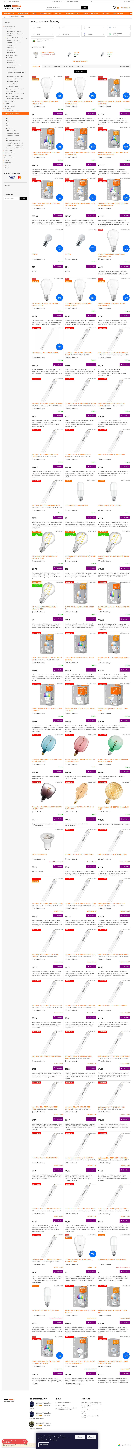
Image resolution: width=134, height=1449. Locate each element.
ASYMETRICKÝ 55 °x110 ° (14, 40)
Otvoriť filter (80, 71)
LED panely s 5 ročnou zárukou (15, 76)
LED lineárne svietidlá (12, 96)
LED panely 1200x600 (12, 81)
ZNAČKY (7, 160)
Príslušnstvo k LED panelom (14, 79)
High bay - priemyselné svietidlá (15, 89)
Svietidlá (7, 104)
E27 (7, 118)
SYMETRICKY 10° (11, 50)
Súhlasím (91, 1437)
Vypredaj (7, 165)
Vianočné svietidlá (9, 101)
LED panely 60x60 (11, 60)
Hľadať (84, 7)
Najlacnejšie (47, 66)
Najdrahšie (57, 66)
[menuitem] (9, 13)
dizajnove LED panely (12, 86)
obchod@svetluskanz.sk (64, 1403)
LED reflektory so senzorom (14, 31)
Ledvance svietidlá (10, 26)
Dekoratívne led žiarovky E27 (15, 143)
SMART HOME (8, 150)
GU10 (7, 123)
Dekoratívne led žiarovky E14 (15, 145)
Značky (6, 168)
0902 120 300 (61, 1405)
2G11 (7, 126)
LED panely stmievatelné (13, 65)
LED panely (9, 58)
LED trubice (9, 128)
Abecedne (80, 66)
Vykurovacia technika (10, 158)
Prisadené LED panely (13, 84)
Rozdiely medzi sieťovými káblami (91, 1416)
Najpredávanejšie (68, 66)
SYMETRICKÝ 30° (11, 45)
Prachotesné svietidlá (12, 55)
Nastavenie (44, 1445)
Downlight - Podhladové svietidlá (15, 94)
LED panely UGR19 (12, 70)
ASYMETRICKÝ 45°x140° (13, 43)
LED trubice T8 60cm (12, 131)
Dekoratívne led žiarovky (13, 141)
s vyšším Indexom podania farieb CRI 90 (17, 73)
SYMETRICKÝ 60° (11, 48)
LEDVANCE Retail (9, 163)
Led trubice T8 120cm (13, 133)
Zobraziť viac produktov (80, 61)
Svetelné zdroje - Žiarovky (12, 113)
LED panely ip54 (11, 67)
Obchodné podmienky (72, 1)
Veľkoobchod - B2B (57, 1)
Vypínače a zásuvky (10, 106)
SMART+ (8, 138)
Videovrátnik (8, 108)
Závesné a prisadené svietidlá (14, 99)
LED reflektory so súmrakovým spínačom (15, 34)
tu (56, 1440)
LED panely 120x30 (12, 63)
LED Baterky (8, 155)
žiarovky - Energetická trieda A (14, 148)
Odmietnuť (80, 1437)
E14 (7, 121)
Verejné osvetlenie (11, 91)
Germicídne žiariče (10, 153)
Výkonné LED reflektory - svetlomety (17, 38)
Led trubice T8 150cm (13, 136)
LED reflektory (10, 29)
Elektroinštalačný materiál (12, 111)
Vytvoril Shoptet (126, 1445)
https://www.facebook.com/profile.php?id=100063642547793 (67, 1409)
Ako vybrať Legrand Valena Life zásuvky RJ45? (92, 1411)
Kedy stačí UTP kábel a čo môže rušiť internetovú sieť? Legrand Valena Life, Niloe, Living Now (92, 1404)
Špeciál (8, 116)
